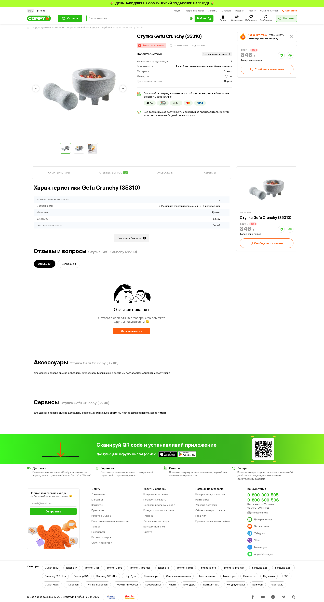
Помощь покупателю (209, 489)
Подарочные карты (194, 10)
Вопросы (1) (69, 263)
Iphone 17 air (92, 567)
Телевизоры (151, 576)
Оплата (147, 532)
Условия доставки (206, 505)
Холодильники (206, 576)
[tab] (58, 173)
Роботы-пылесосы (127, 584)
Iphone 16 (163, 567)
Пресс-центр (99, 510)
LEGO (285, 576)
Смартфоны (52, 567)
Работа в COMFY (101, 515)
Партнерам (98, 532)
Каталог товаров (101, 537)
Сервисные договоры (156, 521)
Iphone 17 (71, 567)
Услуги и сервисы (155, 489)
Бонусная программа (155, 494)
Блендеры (189, 584)
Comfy (95, 489)
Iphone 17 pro (114, 567)
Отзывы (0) (44, 263)
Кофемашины (153, 584)
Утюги (172, 584)
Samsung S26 (259, 567)
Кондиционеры (236, 584)
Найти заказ (202, 499)
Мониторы (229, 576)
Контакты (97, 505)
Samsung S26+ (283, 567)
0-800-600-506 (263, 500)
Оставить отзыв (131, 331)
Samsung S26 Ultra (55, 576)
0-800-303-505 (263, 495)
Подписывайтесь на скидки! (48, 493)
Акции (177, 10)
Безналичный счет (154, 526)
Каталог (72, 18)
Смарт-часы (52, 584)
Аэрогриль (277, 584)
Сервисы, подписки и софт (159, 505)
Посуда (35, 27)
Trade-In (252, 10)
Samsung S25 (81, 576)
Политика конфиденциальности (110, 521)
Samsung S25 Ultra (106, 576)
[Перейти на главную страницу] (28, 27)
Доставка (226, 10)
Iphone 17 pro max (140, 567)
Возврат (239, 10)
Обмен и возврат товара (210, 510)
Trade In (148, 515)
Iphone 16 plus (185, 567)
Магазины (213, 10)
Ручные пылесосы (97, 584)
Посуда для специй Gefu (99, 27)
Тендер (96, 526)
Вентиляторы (211, 584)
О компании (98, 494)
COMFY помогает (269, 10)
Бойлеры (257, 584)
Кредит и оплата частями (158, 510)
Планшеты (249, 576)
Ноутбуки (130, 576)
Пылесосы (73, 584)
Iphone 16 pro (208, 567)
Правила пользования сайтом (212, 521)
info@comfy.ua (259, 512)
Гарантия (200, 515)
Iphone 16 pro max (234, 567)
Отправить (53, 511)
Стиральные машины (178, 576)
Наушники (269, 576)
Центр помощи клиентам (210, 494)
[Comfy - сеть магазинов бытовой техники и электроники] (40, 18)
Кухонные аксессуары (52, 27)
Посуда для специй (75, 27)
